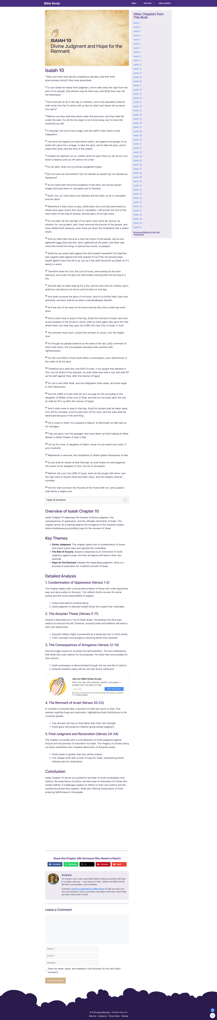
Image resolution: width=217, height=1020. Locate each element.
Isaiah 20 (137, 98)
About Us (92, 1016)
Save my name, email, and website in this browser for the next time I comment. (84, 970)
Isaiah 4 (137, 35)
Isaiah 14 (137, 73)
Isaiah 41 (137, 185)
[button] (54, 864)
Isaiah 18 (137, 89)
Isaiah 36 (137, 164)
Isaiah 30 (137, 139)
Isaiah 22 (137, 106)
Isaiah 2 (137, 27)
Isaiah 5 (137, 39)
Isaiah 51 (137, 227)
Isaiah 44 (137, 198)
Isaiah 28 (137, 131)
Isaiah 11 (137, 60)
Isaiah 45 (137, 202)
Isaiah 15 (137, 77)
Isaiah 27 (137, 127)
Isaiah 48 (137, 215)
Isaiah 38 (137, 173)
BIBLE (134, 3)
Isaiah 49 (137, 219)
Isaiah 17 (137, 85)
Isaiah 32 (137, 148)
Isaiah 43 (137, 194)
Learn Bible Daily (103, 1012)
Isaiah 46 (137, 206)
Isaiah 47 (137, 210)
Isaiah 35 (137, 160)
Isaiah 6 (137, 44)
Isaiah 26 (137, 123)
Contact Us (102, 1016)
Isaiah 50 (137, 223)
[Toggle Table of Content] (123, 500)
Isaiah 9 (137, 56)
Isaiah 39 (137, 177)
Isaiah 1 (136, 23)
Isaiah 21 (137, 102)
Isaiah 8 (137, 52)
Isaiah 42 (137, 189)
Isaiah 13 (137, 69)
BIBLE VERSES (165, 3)
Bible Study (52, 3)
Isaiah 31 (137, 144)
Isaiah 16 (137, 81)
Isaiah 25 (137, 119)
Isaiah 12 (137, 64)
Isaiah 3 (137, 31)
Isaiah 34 (137, 156)
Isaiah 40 (137, 181)
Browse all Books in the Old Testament (146, 233)
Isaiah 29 (137, 135)
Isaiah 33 (137, 152)
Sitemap (124, 1016)
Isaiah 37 (137, 169)
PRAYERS (148, 3)
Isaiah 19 (137, 94)
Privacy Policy (114, 1016)
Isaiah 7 (137, 48)
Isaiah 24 (137, 114)
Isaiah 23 (137, 110)
